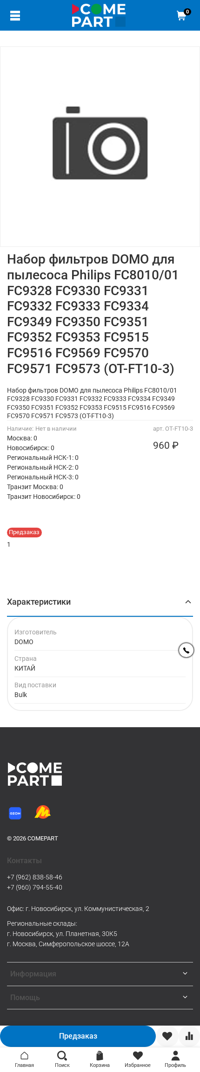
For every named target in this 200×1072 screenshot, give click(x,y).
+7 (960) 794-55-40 (34, 887)
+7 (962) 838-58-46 (34, 877)
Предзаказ (78, 1036)
